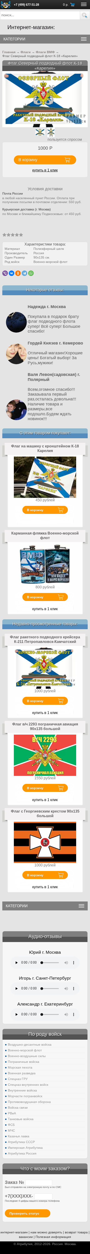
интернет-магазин (14, 1232)
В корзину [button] (27, 159)
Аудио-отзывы (45, 936)
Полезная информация (53, 1237)
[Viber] (5, 273)
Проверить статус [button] (24, 1213)
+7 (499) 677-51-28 (26, 4)
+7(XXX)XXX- (19, 1196)
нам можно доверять (46, 1232)
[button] (85, 15)
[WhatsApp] (31, 273)
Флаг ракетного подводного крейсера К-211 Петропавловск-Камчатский (45, 639)
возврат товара (76, 1232)
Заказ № (15, 1182)
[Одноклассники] (18, 273)
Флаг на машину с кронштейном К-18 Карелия (45, 448)
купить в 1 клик (45, 170)
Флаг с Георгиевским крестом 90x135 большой (45, 813)
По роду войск (45, 1034)
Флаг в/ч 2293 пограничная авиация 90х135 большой (45, 726)
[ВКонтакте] (11, 273)
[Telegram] (24, 273)
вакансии (26, 1237)
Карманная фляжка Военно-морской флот (45, 535)
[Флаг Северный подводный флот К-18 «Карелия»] (45, 99)
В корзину (35, 510)
